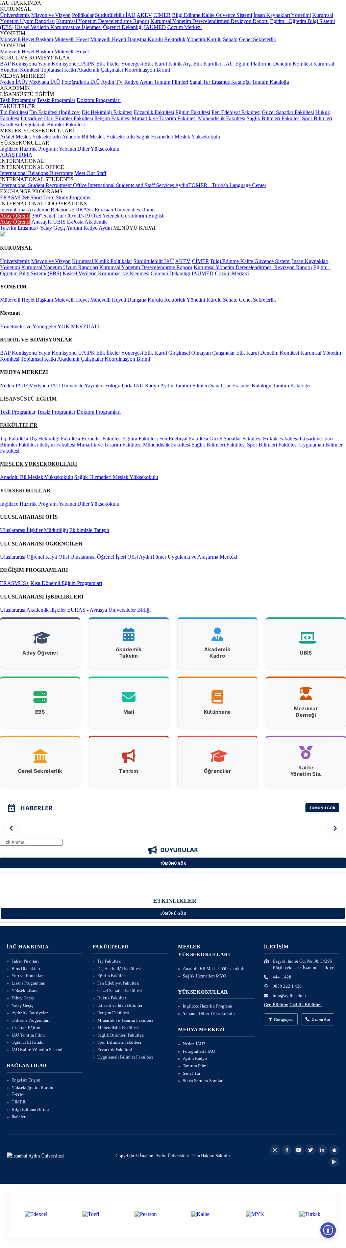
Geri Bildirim (276, 1004)
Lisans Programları (28, 983)
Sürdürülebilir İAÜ (115, 15)
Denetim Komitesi (292, 64)
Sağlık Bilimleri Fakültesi (274, 118)
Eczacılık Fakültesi (154, 112)
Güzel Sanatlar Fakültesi (288, 112)
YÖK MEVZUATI (78, 326)
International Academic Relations (35, 209)
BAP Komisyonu (18, 64)
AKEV (144, 15)
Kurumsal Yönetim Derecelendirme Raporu (102, 21)
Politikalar (83, 15)
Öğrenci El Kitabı (27, 1042)
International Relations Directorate (36, 173)
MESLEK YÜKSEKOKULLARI (38, 464)
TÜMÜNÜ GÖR (322, 807)
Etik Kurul (155, 64)
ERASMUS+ (14, 197)
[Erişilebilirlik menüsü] (328, 1230)
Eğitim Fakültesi (192, 112)
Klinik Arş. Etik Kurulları (196, 64)
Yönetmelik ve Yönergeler (28, 326)
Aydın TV (112, 82)
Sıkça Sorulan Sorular (202, 1080)
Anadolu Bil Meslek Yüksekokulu (98, 136)
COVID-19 (78, 216)
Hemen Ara (321, 1019)
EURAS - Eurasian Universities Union (113, 209)
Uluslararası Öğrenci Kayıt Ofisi (34, 557)
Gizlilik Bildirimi (306, 1004)
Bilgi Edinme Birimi (30, 1109)
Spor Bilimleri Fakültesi (272, 445)
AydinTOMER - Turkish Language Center (220, 185)
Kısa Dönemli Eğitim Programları (66, 583)
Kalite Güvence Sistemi (227, 15)
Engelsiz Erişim (25, 1080)
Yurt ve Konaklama (29, 975)
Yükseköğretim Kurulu (32, 1087)
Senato (230, 39)
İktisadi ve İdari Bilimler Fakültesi (57, 118)
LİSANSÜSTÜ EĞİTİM (28, 399)
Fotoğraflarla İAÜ (80, 82)
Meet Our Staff (90, 173)
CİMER (162, 15)
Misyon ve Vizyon (51, 15)
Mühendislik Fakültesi (221, 118)
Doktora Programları (99, 100)
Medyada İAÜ (44, 82)
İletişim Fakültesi (112, 118)
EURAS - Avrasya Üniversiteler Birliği (109, 610)
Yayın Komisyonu (57, 64)
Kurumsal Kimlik (91, 261)
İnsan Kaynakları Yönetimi (282, 15)
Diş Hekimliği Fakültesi (107, 112)
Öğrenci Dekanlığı (123, 27)
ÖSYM (17, 1094)
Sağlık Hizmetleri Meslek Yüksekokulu (178, 136)
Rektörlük (175, 39)
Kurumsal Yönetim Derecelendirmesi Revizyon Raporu (209, 21)
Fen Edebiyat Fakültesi (236, 112)
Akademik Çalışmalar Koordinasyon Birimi (123, 70)
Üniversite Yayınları (82, 385)
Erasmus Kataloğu (231, 82)
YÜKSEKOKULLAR (25, 490)
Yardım (74, 228)
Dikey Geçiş (22, 997)
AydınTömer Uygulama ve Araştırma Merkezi (188, 557)
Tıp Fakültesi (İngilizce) (54, 112)
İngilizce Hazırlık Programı (29, 149)
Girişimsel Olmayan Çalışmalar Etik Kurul (213, 353)
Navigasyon (283, 1019)
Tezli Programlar (17, 100)
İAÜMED (155, 27)
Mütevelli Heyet (71, 39)
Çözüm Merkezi (184, 27)
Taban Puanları (25, 961)
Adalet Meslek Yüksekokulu (30, 136)
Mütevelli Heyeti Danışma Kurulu (126, 39)
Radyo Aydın (139, 82)
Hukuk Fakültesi (280, 438)
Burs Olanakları (25, 968)
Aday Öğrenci (15, 216)
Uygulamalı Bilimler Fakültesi (53, 124)
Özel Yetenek (106, 216)
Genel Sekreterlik (257, 39)
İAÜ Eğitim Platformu (248, 64)
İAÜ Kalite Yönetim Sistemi (37, 1049)
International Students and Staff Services (131, 185)
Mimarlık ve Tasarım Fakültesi (164, 118)
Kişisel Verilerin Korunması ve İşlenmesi (58, 27)
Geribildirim (134, 216)
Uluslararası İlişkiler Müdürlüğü (34, 530)
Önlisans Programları (30, 1020)
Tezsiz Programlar (56, 100)
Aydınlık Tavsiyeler (29, 1012)
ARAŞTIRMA (16, 155)
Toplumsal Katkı (58, 70)
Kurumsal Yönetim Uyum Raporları (59, 267)
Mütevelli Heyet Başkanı (26, 39)
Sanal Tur (201, 82)
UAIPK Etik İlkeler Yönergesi (110, 64)
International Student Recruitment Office (44, 185)
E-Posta (75, 222)
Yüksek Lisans (24, 990)
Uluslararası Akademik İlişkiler (33, 610)
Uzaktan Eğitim (25, 1027)
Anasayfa (41, 222)
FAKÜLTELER (19, 425)
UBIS (59, 222)
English (156, 216)
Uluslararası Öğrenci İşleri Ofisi (104, 557)
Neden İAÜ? (14, 82)
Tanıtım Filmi (195, 1065)
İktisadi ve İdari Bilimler (119, 1005)
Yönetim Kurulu (204, 39)
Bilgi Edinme (187, 15)
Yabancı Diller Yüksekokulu (89, 149)
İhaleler (18, 1116)
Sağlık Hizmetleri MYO (204, 975)
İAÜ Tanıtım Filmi (28, 1035)
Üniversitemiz (15, 15)
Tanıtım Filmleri (171, 82)
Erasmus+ (28, 228)
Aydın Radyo (195, 1058)
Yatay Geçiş (53, 228)
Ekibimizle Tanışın (89, 530)
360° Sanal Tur (48, 216)
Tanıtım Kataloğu (270, 82)
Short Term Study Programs (60, 197)
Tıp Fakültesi (14, 112)
